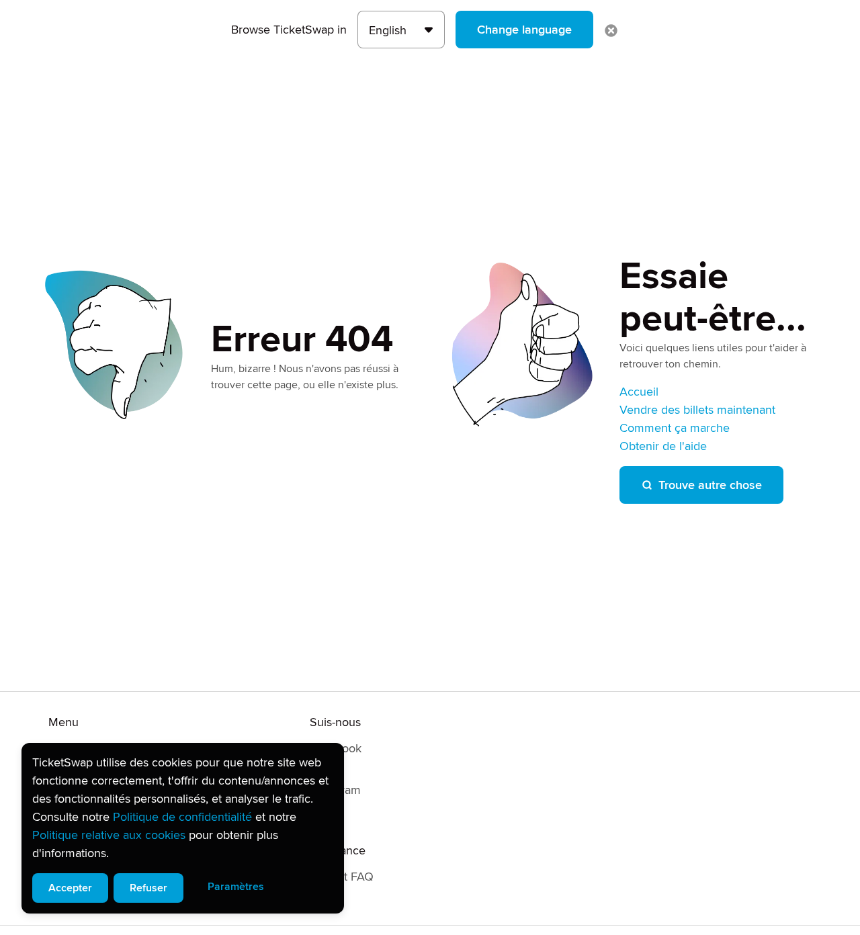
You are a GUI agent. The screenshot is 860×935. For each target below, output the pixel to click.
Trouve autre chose (710, 485)
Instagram (335, 790)
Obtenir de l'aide (663, 446)
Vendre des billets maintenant (697, 409)
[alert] (183, 828)
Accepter (70, 888)
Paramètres (236, 886)
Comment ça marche (674, 427)
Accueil (638, 391)
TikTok (326, 810)
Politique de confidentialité (182, 816)
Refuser (148, 888)
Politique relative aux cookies (108, 835)
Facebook (335, 748)
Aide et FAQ (342, 876)
